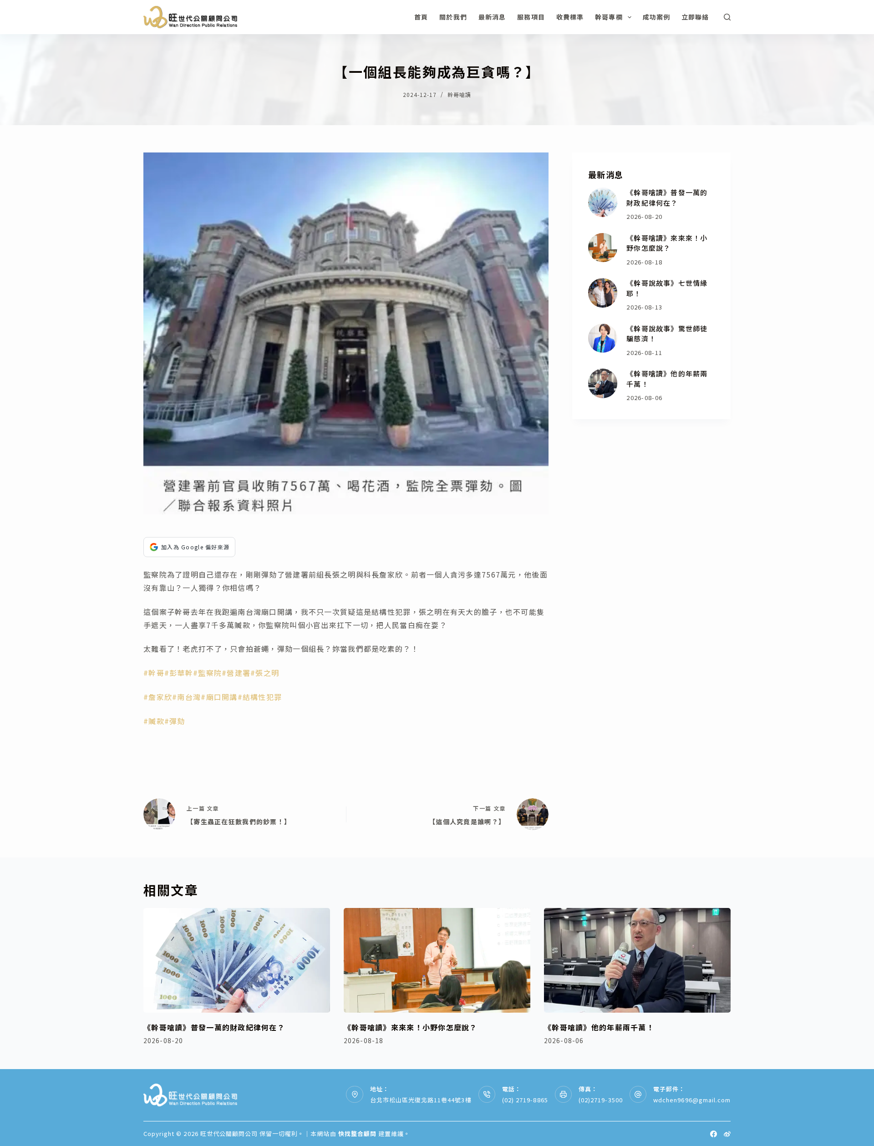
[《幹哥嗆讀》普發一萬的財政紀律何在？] (603, 202)
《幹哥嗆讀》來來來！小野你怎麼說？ (666, 243)
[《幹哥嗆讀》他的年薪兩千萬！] (603, 383)
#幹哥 (153, 672)
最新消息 (492, 16)
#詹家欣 (157, 696)
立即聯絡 (695, 16)
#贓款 (153, 720)
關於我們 (453, 16)
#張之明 (264, 672)
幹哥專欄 (608, 16)
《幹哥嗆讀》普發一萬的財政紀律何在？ (666, 198)
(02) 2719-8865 (525, 1099)
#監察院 (207, 672)
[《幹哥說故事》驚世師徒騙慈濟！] (603, 338)
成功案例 (656, 16)
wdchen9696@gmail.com (692, 1099)
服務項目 (530, 16)
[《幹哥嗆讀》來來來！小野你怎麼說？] (603, 248)
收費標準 (570, 16)
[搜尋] (727, 17)
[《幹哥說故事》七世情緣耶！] (603, 293)
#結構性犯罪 (260, 696)
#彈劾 (174, 720)
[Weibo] (727, 1134)
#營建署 (236, 672)
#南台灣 (186, 696)
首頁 (421, 16)
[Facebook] (713, 1134)
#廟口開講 (219, 696)
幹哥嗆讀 (459, 94)
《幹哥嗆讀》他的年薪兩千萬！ (599, 1027)
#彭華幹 (178, 672)
